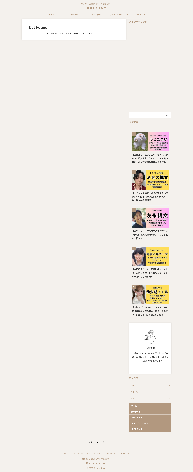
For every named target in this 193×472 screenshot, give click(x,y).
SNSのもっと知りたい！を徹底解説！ (96, 459)
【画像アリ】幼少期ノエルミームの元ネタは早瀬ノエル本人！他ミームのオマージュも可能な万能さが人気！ (150, 311)
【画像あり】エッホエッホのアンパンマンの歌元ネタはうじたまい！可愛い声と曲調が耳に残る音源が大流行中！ (150, 158)
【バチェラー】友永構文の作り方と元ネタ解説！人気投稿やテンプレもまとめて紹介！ (150, 234)
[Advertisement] (150, 68)
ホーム (51, 14)
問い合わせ (74, 14)
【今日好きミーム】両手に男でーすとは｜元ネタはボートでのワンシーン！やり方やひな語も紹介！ (150, 273)
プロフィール (96, 14)
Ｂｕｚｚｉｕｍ (96, 8)
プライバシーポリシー (119, 14)
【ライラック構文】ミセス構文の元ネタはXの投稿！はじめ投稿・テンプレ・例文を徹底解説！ (150, 196)
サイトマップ (141, 14)
